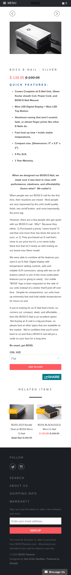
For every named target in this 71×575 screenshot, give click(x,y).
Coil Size (15, 352)
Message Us (56, 572)
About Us (19, 485)
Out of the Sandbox (34, 559)
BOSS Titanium (26, 554)
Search (17, 478)
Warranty (20, 501)
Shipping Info (23, 493)
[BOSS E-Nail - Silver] (35, 38)
